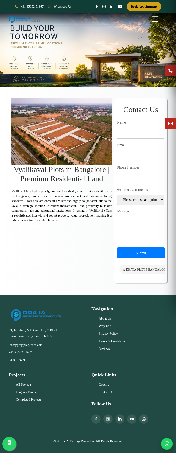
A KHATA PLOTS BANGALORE (145, 269)
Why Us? (105, 326)
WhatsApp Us (62, 6)
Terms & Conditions (112, 341)
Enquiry (104, 384)
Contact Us (106, 392)
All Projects (23, 384)
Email (121, 145)
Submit (141, 253)
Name (121, 122)
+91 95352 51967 (32, 6)
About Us (105, 318)
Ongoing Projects (27, 392)
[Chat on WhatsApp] (167, 444)
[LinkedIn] (119, 419)
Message (123, 211)
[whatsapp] (143, 419)
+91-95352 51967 (20, 352)
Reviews (104, 348)
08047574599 (17, 360)
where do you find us (132, 190)
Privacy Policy (108, 333)
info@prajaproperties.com (26, 345)
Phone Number (128, 167)
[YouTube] (131, 419)
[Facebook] (96, 419)
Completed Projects (28, 399)
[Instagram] (108, 419)
